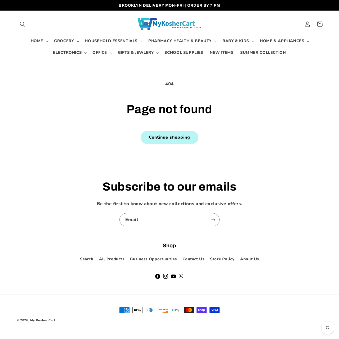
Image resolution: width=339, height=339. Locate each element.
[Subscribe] (213, 219)
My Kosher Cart (42, 320)
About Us (249, 259)
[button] (23, 24)
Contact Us (193, 259)
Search (86, 259)
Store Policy (222, 259)
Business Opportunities (153, 259)
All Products (111, 259)
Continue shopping (169, 137)
